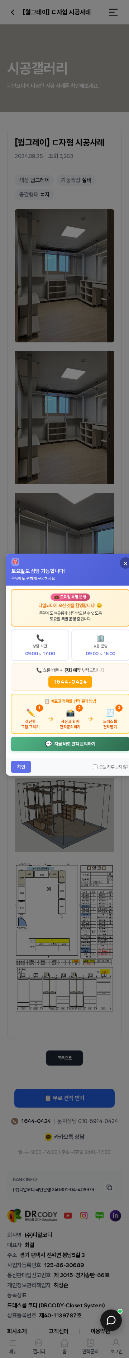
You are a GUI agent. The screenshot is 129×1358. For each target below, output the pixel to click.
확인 (21, 767)
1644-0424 (70, 682)
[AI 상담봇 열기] (111, 1320)
